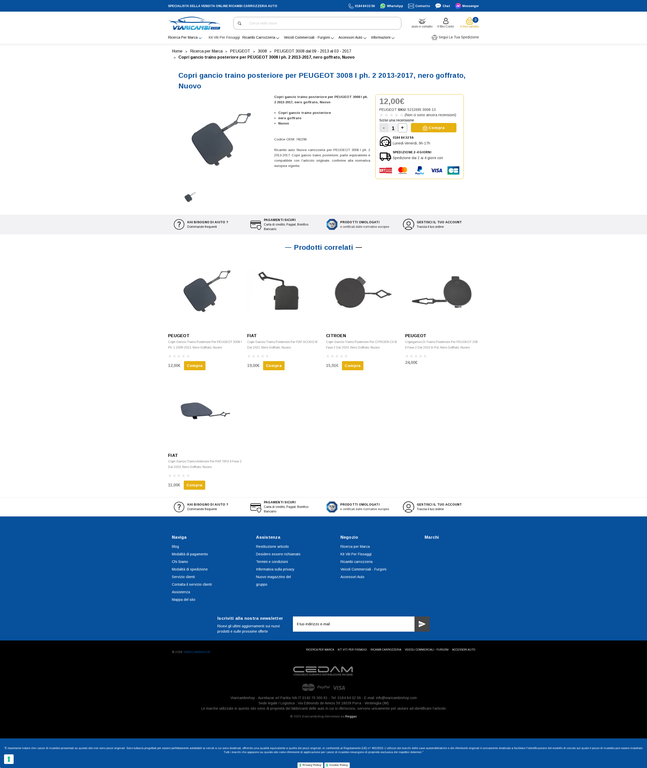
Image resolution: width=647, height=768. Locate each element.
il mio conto (445, 26)
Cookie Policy (338, 765)
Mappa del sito (183, 600)
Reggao (351, 716)
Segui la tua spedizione (458, 37)
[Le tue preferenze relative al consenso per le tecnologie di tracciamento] (9, 759)
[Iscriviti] (422, 624)
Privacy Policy (312, 765)
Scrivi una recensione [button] (396, 120)
